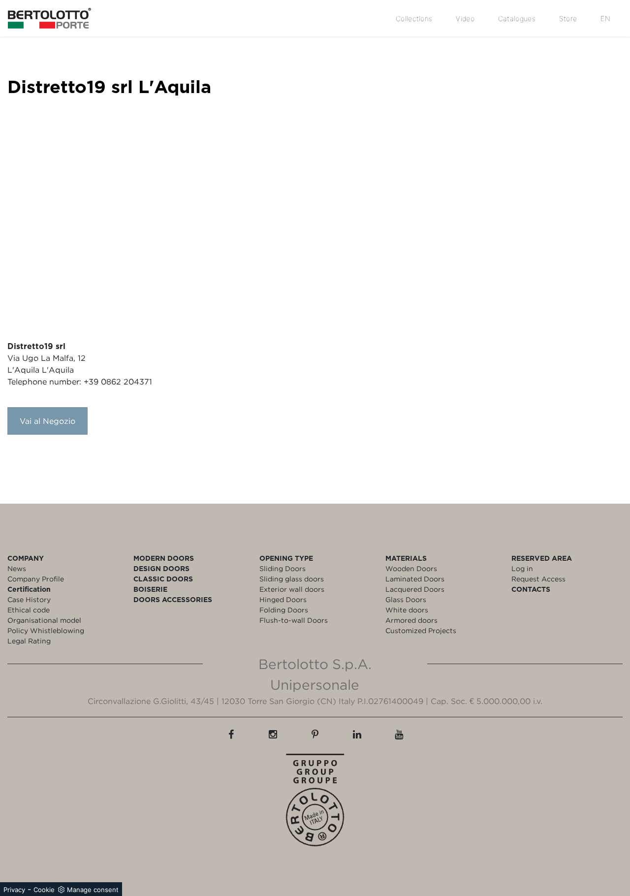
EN (605, 18)
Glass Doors (405, 599)
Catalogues (517, 18)
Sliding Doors (282, 568)
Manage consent (93, 890)
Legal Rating (29, 640)
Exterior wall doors (291, 589)
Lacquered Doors (414, 589)
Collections (414, 18)
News (16, 568)
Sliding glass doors (291, 578)
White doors (406, 609)
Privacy (14, 890)
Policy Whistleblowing (45, 630)
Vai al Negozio (47, 420)
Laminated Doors (414, 578)
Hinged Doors (283, 599)
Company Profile (35, 578)
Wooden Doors (411, 568)
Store (568, 18)
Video (465, 18)
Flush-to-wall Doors (293, 620)
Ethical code (28, 609)
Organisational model (44, 620)
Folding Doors (283, 609)
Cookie (44, 890)
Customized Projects (420, 630)
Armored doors (411, 620)
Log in (522, 568)
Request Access (538, 578)
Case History (29, 599)
